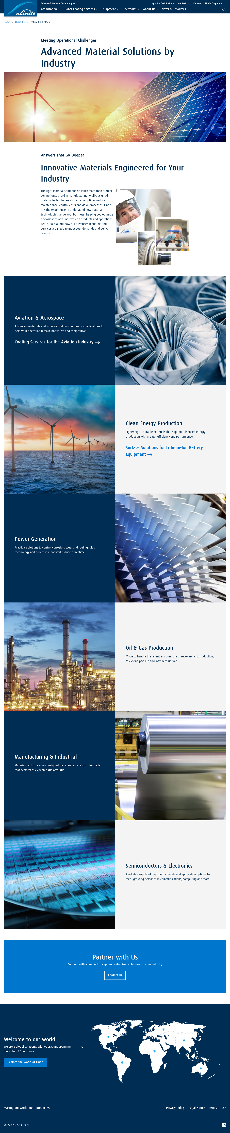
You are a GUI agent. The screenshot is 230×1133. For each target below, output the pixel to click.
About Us (20, 22)
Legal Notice (197, 1107)
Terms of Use (217, 1107)
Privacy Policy (175, 1107)
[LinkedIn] (224, 1125)
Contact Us (115, 975)
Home (7, 22)
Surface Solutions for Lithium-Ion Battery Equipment (164, 451)
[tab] (50, 9)
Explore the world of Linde (25, 1062)
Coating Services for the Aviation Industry (54, 342)
